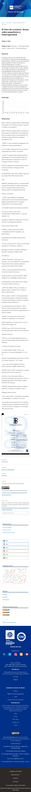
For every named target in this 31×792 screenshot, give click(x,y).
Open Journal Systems (9, 622)
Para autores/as (7, 530)
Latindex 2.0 (15, 722)
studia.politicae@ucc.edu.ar (21, 761)
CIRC (15, 713)
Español (5, 597)
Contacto (15, 781)
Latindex (15, 677)
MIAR (15, 725)
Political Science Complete (15, 700)
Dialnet (15, 691)
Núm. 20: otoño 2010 (19, 22)
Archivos (9, 22)
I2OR (15, 697)
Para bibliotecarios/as (8, 532)
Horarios (15, 778)
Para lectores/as (7, 527)
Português (6, 599)
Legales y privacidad (15, 771)
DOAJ (15, 716)
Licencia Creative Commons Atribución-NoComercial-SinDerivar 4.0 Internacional (15, 738)
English (5, 594)
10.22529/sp (17, 663)
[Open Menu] (3, 3)
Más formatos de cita (8, 513)
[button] (15, 540)
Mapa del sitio (15, 775)
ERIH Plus (15, 719)
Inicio (3, 22)
